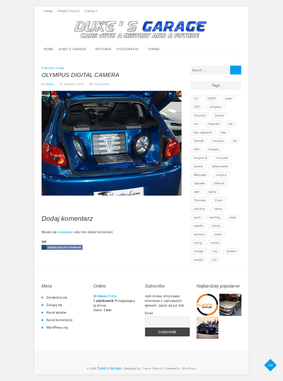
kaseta (198, 166)
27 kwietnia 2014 (71, 84)
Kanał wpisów (56, 312)
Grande (198, 141)
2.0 (196, 98)
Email (149, 313)
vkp (214, 251)
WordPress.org (57, 327)
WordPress (189, 368)
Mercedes (200, 175)
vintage (198, 251)
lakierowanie (220, 166)
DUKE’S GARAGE (72, 49)
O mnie (48, 11)
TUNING (153, 49)
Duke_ (50, 84)
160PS (211, 98)
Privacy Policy (68, 11)
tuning (198, 242)
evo (196, 124)
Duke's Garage (109, 368)
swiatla (198, 225)
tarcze (216, 225)
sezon (218, 208)
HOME (49, 49)
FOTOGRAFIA (127, 49)
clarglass (216, 107)
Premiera (200, 200)
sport (197, 217)
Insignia (213, 149)
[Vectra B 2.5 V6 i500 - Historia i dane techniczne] (230, 305)
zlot (214, 259)
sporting (215, 217)
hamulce (218, 141)
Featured (214, 124)
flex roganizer (203, 132)
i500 (196, 149)
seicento (199, 208)
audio (228, 98)
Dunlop (219, 115)
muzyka (221, 175)
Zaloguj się (54, 305)
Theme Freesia (152, 368)
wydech (231, 251)
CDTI (197, 107)
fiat (230, 124)
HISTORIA (103, 49)
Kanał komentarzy (59, 320)
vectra (215, 242)
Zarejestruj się (56, 297)
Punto (219, 200)
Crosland (200, 115)
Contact (90, 11)
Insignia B (200, 158)
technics (199, 234)
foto (223, 132)
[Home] (208, 305)
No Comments (99, 84)
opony (212, 191)
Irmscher (222, 158)
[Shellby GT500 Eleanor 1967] (208, 328)
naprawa (199, 183)
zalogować (65, 232)
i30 (235, 141)
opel (196, 191)
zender (198, 259)
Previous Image (53, 68)
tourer (218, 234)
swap (232, 217)
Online (105, 296)
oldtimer (219, 183)
